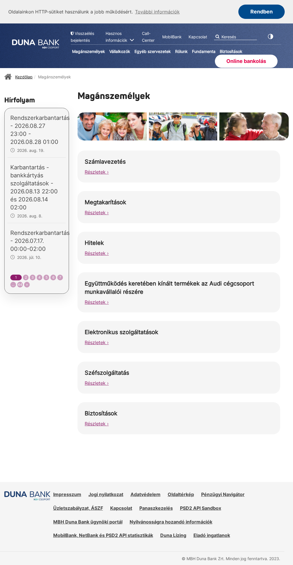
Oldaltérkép (181, 494)
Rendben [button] (261, 12)
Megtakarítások (105, 202)
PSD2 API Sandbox (200, 508)
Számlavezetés (105, 161)
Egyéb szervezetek (152, 51)
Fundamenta (203, 51)
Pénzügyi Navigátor (223, 494)
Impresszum (67, 494)
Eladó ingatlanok (211, 535)
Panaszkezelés (156, 508)
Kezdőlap (24, 76)
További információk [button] (157, 12)
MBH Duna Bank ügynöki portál (87, 522)
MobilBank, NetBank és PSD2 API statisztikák (103, 535)
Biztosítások (231, 51)
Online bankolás (246, 61)
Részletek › (97, 172)
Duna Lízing (173, 535)
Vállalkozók (119, 51)
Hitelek (94, 242)
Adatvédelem (145, 494)
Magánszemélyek (88, 51)
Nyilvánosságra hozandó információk (171, 522)
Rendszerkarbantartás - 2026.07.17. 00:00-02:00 (40, 240)
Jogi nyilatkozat (105, 494)
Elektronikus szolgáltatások (121, 332)
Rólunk (181, 51)
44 (20, 284)
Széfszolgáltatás (107, 372)
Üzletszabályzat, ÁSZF (78, 508)
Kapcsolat (121, 508)
